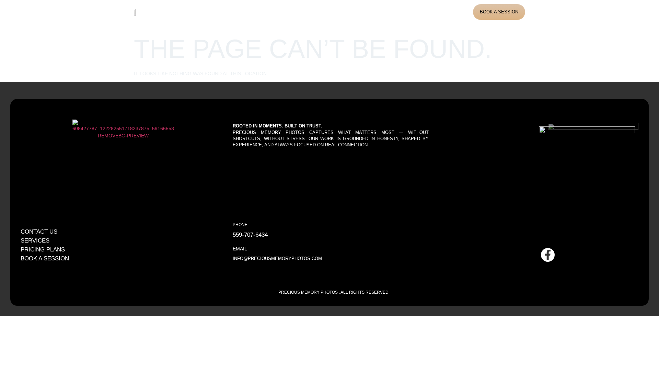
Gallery (307, 11)
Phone (240, 224)
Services (274, 11)
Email (240, 248)
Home (213, 11)
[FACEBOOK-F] (548, 255)
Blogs (335, 11)
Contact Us (367, 11)
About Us (241, 11)
